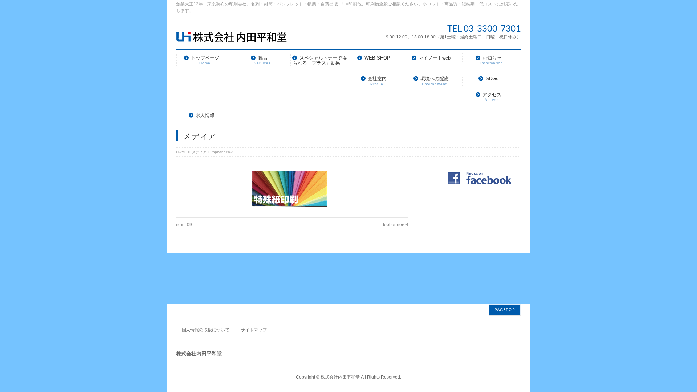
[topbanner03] (292, 189)
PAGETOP (504, 310)
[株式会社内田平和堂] (231, 33)
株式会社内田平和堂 (340, 377)
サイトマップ (254, 329)
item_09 (184, 224)
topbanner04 (395, 224)
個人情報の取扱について (205, 329)
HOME (181, 152)
